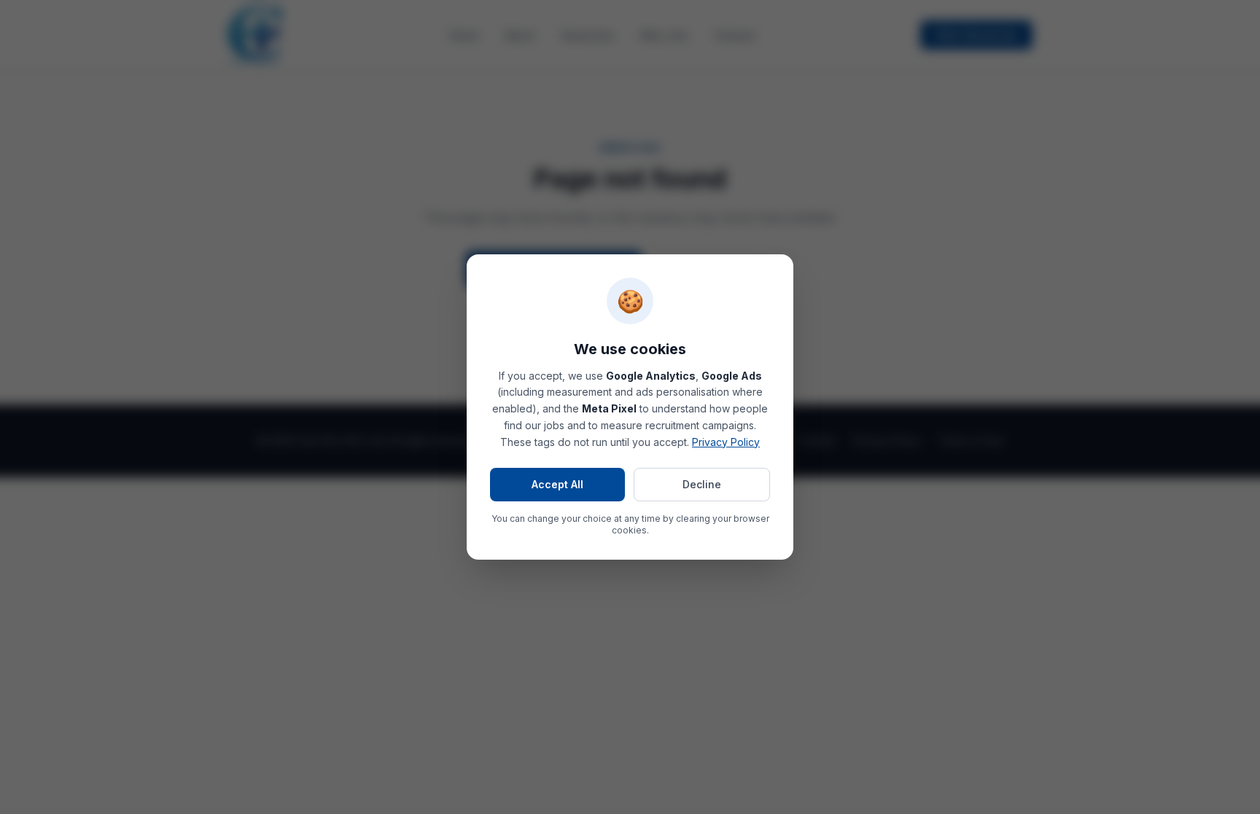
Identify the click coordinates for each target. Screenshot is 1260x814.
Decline (701, 484)
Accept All (557, 484)
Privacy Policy (726, 442)
